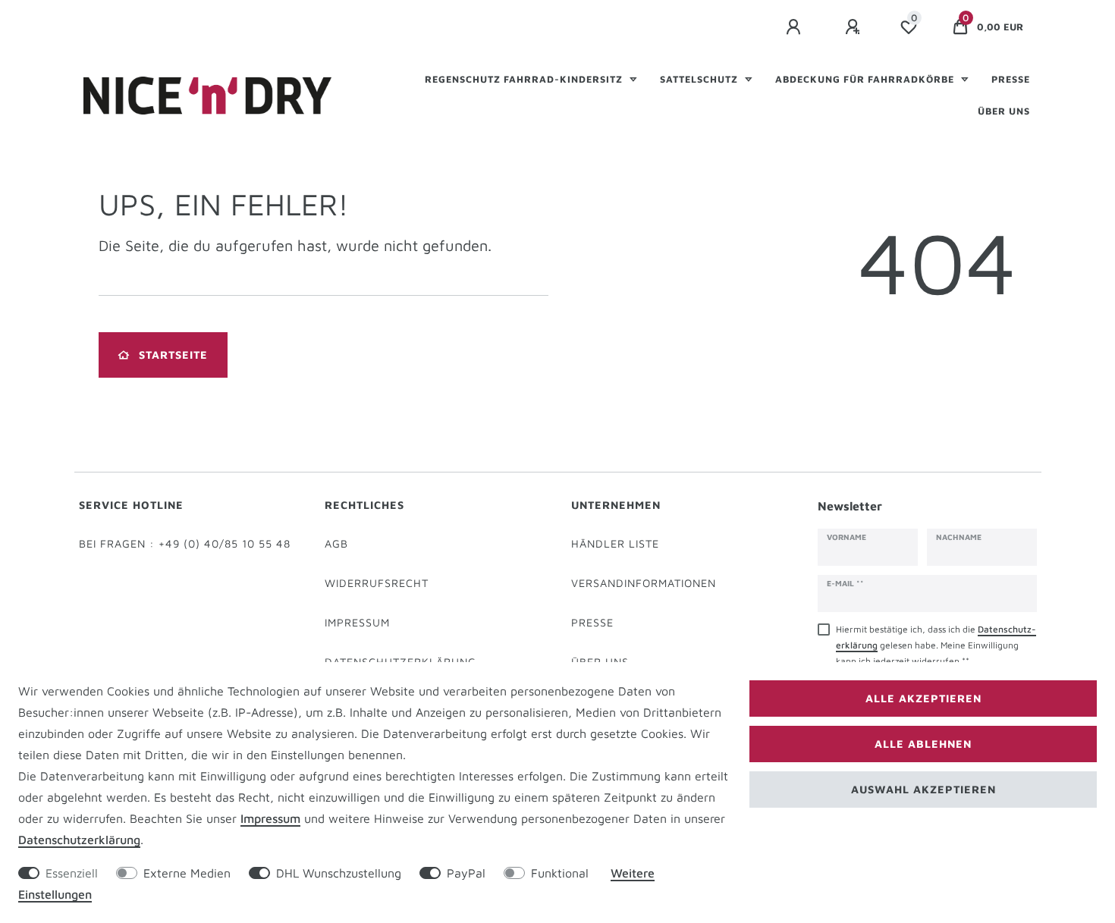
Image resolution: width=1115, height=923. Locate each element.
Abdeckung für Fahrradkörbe (866, 79)
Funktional (560, 873)
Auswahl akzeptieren (923, 789)
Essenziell (72, 873)
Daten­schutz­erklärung (79, 839)
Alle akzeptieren (923, 698)
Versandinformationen (643, 582)
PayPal (466, 873)
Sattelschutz (700, 79)
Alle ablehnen (923, 743)
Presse (1010, 79)
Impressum (357, 622)
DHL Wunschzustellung (338, 873)
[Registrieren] (855, 27)
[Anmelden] (796, 27)
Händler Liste (615, 543)
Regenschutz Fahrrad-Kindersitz (525, 79)
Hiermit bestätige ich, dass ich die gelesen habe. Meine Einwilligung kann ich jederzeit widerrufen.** (936, 645)
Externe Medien (187, 873)
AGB (336, 543)
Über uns (1004, 111)
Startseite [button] (173, 354)
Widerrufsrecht (377, 582)
